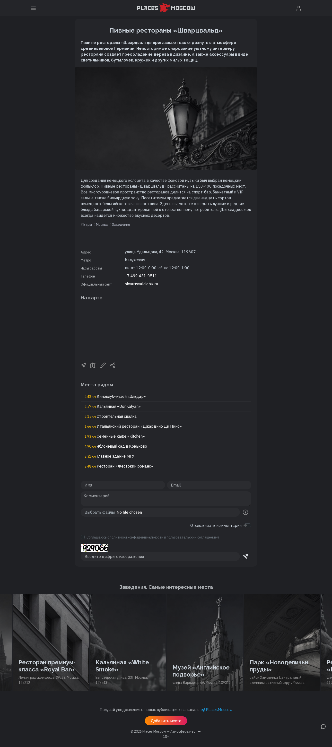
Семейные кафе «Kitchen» (115, 436)
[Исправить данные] (103, 364)
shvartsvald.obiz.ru (141, 283)
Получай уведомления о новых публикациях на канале (166, 709)
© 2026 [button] (166, 731)
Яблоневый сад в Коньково (116, 446)
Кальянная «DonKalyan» (112, 406)
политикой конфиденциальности (136, 537)
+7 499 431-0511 (141, 275)
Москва (102, 224)
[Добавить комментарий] (323, 726)
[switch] (247, 525)
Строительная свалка (111, 416)
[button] (84, 364)
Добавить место (166, 720)
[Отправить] (245, 556)
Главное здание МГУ (109, 456)
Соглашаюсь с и (153, 537)
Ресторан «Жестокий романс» (119, 466)
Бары (87, 224)
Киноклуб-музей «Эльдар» (115, 396)
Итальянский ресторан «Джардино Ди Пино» (133, 426)
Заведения (121, 224)
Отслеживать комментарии (216, 525)
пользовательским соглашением (193, 537)
